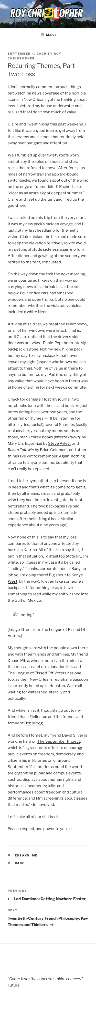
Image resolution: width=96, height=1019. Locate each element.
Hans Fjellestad (33, 716)
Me (35, 855)
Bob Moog (33, 723)
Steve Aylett (59, 443)
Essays (22, 855)
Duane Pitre (18, 660)
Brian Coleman (53, 450)
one (77, 673)
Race (20, 863)
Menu (51, 35)
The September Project (58, 741)
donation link (61, 666)
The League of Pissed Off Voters (37, 673)
